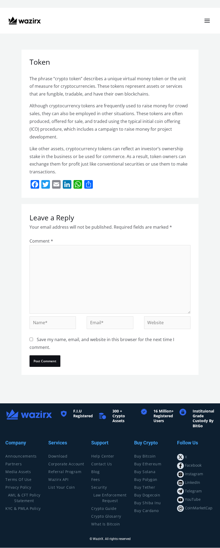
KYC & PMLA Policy (23, 508)
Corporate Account (66, 463)
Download (57, 456)
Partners (13, 463)
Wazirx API (58, 479)
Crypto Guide (103, 508)
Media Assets (18, 471)
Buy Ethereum (147, 463)
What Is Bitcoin (105, 524)
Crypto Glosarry (106, 516)
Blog (95, 471)
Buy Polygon (145, 479)
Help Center (102, 456)
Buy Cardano (146, 510)
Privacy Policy (18, 487)
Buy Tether (144, 487)
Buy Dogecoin (147, 495)
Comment (41, 241)
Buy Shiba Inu (147, 502)
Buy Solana (144, 471)
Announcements (21, 456)
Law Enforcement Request (110, 497)
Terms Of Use (18, 479)
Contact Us (101, 463)
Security (99, 487)
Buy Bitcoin (145, 456)
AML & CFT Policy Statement (24, 497)
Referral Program (64, 471)
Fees (95, 479)
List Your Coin (61, 487)
